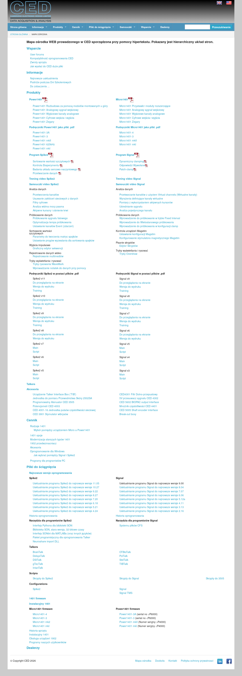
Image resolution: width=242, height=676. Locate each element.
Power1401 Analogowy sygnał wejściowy (55, 110)
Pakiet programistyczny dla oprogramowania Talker (61, 537)
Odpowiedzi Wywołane (132, 165)
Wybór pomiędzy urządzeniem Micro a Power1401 (62, 430)
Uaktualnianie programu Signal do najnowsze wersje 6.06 (151, 495)
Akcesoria (33, 389)
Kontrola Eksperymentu (46, 165)
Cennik (76, 27)
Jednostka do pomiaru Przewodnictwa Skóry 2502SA (62, 398)
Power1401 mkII (42, 140)
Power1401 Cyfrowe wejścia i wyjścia (53, 117)
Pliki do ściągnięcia (100, 27)
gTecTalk (38, 564)
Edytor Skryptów (128, 245)
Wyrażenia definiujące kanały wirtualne (141, 198)
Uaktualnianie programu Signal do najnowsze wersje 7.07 (151, 491)
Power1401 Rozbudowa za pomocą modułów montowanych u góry (70, 106)
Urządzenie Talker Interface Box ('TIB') (54, 394)
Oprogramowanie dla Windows (47, 451)
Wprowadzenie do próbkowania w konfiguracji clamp (148, 226)
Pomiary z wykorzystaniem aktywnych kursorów (146, 202)
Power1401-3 (40, 136)
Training (37, 290)
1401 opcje (36, 435)
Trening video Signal (128, 178)
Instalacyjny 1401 (39, 603)
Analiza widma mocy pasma (48, 206)
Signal (122, 589)
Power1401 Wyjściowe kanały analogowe (56, 113)
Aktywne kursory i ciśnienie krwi (50, 210)
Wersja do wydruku (43, 286)
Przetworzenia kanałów (46, 194)
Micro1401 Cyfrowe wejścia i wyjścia (139, 117)
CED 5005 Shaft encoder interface (138, 410)
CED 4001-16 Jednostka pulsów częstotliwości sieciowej (64, 410)
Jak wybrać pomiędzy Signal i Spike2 (54, 455)
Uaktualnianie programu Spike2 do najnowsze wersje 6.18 (65, 503)
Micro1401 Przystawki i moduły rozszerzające (144, 106)
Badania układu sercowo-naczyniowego (55, 169)
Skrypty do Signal (129, 578)
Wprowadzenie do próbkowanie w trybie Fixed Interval (149, 218)
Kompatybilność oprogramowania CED (51, 58)
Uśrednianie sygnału (130, 206)
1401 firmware (37, 598)
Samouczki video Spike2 (44, 184)
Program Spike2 (38, 154)
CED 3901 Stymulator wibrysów (50, 414)
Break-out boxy (127, 414)
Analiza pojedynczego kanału (135, 210)
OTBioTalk (125, 552)
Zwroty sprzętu (38, 62)
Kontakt (172, 660)
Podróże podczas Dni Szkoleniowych (50, 82)
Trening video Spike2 (42, 178)
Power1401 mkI (41, 148)
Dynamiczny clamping (131, 161)
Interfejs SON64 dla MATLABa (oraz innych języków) (62, 533)
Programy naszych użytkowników (47, 642)
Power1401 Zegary (43, 121)
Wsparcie (146, 27)
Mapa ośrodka (39, 34)
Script (36, 351)
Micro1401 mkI (127, 144)
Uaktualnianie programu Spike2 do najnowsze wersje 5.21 (65, 507)
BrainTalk (38, 552)
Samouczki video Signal (130, 184)
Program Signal (125, 154)
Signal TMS (125, 593)
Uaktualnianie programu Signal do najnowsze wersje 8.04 (151, 487)
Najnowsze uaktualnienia (44, 78)
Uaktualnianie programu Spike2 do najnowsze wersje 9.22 (65, 491)
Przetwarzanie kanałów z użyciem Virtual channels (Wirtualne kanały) (158, 194)
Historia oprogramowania (43, 515)
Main (35, 347)
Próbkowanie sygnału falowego (50, 218)
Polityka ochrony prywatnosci (197, 660)
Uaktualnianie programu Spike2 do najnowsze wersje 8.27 (65, 495)
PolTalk (123, 556)
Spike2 (36, 589)
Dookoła (160, 660)
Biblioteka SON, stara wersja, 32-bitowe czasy (58, 529)
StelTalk (123, 559)
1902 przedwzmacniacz (43, 443)
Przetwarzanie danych (45, 173)
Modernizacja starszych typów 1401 (50, 439)
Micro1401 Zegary (129, 121)
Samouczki (126, 27)
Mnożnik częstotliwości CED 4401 (138, 406)
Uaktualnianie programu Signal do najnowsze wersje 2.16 (151, 511)
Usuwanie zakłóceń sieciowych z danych (55, 198)
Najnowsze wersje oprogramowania (50, 473)
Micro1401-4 (126, 132)
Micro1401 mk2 (41, 622)
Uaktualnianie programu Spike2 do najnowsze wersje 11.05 (66, 483)
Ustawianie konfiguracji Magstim (137, 234)
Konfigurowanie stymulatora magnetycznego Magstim (149, 238)
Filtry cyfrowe (40, 202)
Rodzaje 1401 (38, 426)
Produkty (58, 27)
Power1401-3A (41, 132)
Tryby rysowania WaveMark (48, 264)
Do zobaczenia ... (40, 86)
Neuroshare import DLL (46, 541)
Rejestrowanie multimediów (48, 256)
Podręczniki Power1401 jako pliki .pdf (51, 127)
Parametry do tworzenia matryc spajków (55, 236)
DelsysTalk (39, 556)
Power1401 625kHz (44, 144)
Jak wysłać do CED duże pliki (46, 66)
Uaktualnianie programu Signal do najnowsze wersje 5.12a (152, 499)
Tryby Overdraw (128, 253)
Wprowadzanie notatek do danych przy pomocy (59, 268)
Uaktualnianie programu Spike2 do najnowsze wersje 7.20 (65, 499)
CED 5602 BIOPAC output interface (139, 402)
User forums (37, 54)
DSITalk (37, 559)
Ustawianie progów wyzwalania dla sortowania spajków (63, 240)
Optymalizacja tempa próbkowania (52, 222)
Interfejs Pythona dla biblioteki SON (52, 525)
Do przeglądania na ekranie (48, 282)
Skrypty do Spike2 (43, 578)
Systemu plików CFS (130, 525)
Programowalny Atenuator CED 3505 (53, 402)
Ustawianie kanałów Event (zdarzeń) (53, 226)
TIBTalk (123, 564)
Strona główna (18, 27)
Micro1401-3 (126, 136)
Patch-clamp (126, 169)
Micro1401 (122, 99)
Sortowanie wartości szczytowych (51, 161)
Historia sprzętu (38, 630)
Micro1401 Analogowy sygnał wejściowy (141, 110)
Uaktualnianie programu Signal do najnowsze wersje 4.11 (151, 503)
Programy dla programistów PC (47, 460)
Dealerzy (165, 27)
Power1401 (35, 99)
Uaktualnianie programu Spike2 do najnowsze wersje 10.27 (66, 487)
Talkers (31, 384)
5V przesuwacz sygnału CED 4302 (138, 398)
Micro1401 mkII (128, 140)
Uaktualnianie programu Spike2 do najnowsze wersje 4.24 (65, 511)
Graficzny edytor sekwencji (48, 248)
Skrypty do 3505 (215, 578)
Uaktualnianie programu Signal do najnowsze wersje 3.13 (151, 507)
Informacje (38, 27)
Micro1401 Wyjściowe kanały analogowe (142, 113)
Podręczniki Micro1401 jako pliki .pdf (138, 127)
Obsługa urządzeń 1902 (42, 638)
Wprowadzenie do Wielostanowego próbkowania (146, 222)
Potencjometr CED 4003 (46, 406)
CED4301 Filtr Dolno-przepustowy (138, 394)
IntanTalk (38, 567)
